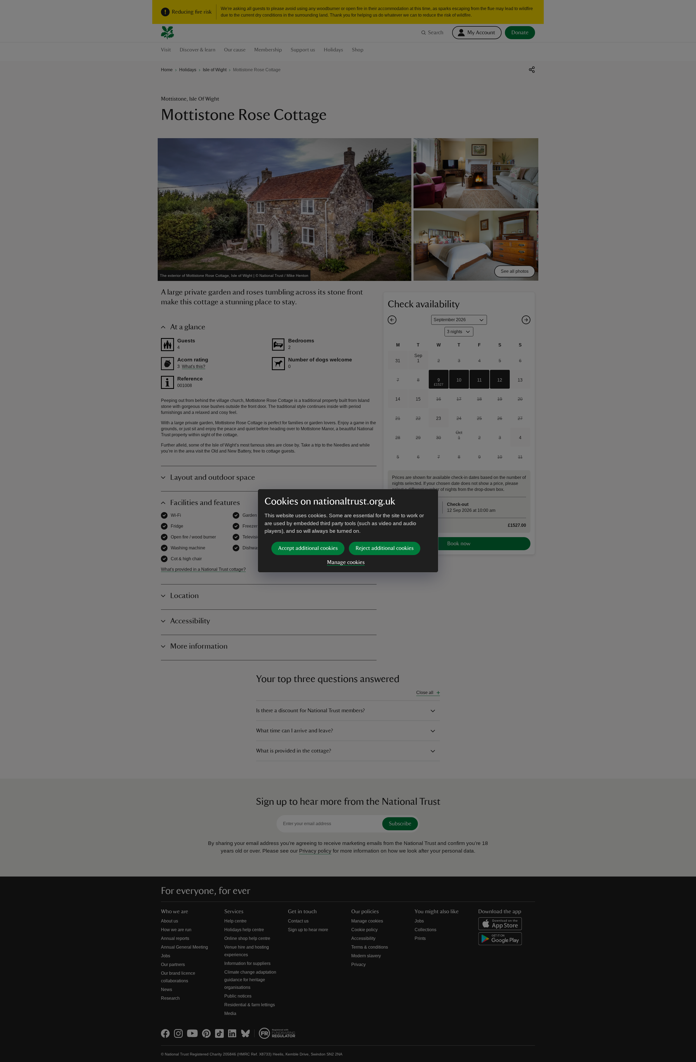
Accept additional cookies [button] (308, 548)
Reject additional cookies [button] (385, 548)
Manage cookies (346, 562)
